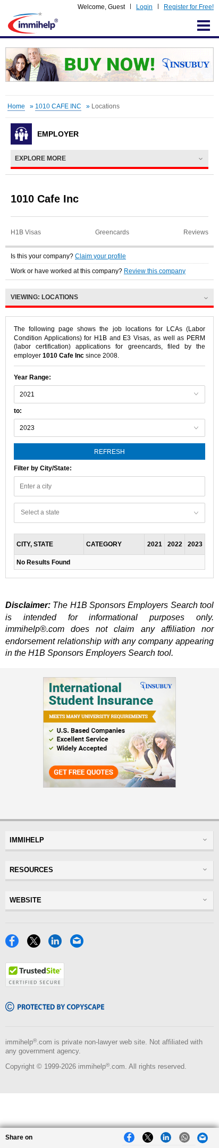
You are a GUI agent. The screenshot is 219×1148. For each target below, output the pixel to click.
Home (16, 106)
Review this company (155, 271)
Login (144, 7)
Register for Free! (189, 7)
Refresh (109, 451)
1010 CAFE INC (58, 106)
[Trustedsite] (34, 984)
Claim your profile (100, 256)
